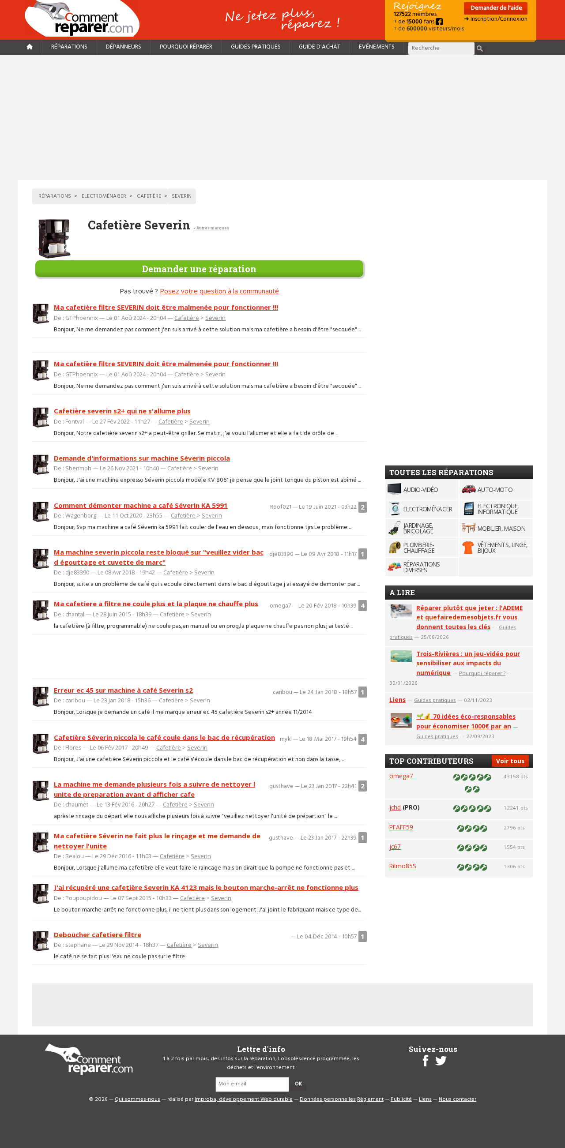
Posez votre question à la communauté (219, 290)
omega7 (401, 776)
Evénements (377, 47)
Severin (215, 318)
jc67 (395, 846)
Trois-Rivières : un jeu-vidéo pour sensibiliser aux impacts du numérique (468, 663)
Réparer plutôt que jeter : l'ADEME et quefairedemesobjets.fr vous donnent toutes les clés (469, 617)
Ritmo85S (402, 866)
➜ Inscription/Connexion (495, 19)
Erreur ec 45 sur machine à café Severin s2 (123, 690)
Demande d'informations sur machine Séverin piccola (142, 458)
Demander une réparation (199, 268)
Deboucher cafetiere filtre (97, 934)
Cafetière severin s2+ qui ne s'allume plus (122, 410)
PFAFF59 (401, 827)
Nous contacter (457, 1099)
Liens (397, 699)
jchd (395, 807)
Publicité (401, 1099)
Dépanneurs (123, 47)
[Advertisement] (282, 117)
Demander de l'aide (496, 8)
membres (415, 14)
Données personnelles (328, 1099)
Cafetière (186, 318)
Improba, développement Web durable (244, 1099)
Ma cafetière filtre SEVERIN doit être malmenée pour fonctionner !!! (166, 307)
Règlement (370, 1099)
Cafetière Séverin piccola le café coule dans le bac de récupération (164, 737)
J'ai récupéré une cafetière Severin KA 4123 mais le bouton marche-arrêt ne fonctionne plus (206, 887)
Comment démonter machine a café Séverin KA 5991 (141, 505)
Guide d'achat (319, 47)
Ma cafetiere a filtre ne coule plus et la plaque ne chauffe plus (156, 603)
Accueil (85, 18)
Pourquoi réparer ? (482, 673)
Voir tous (510, 761)
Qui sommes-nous (137, 1099)
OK (298, 1084)
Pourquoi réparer (186, 47)
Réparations (69, 47)
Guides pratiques (256, 47)
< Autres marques (211, 227)
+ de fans (415, 21)
